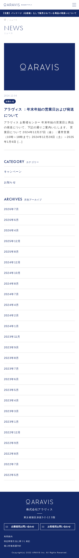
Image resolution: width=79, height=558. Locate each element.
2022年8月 (11, 453)
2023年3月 (11, 411)
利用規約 (8, 536)
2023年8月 (11, 357)
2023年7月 (11, 368)
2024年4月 (11, 304)
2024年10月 (12, 272)
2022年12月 (12, 432)
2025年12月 (12, 241)
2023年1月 (11, 421)
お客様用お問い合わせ (59, 526)
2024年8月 (11, 283)
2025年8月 (11, 251)
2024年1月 (11, 326)
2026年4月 (11, 230)
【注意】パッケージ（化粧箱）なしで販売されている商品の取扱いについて (39, 13)
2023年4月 (11, 400)
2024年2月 (11, 315)
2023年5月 (11, 389)
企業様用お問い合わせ (22, 526)
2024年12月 (12, 262)
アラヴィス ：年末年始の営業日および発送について (39, 112)
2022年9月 (11, 442)
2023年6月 (11, 379)
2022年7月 (11, 464)
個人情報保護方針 (12, 546)
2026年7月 (11, 209)
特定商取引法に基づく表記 (17, 541)
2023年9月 (11, 347)
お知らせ (10, 101)
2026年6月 (11, 219)
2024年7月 (11, 294)
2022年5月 (11, 474)
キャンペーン (13, 171)
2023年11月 (12, 336)
